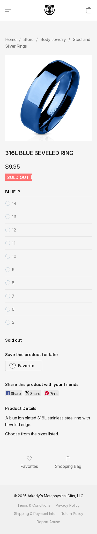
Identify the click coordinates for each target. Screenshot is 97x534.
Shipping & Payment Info (35, 513)
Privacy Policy (68, 505)
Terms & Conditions (33, 505)
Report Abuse (48, 522)
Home (11, 39)
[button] (50, 10)
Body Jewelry (53, 39)
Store (28, 39)
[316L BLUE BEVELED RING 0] (48, 98)
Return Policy (72, 513)
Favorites (29, 466)
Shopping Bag (68, 466)
